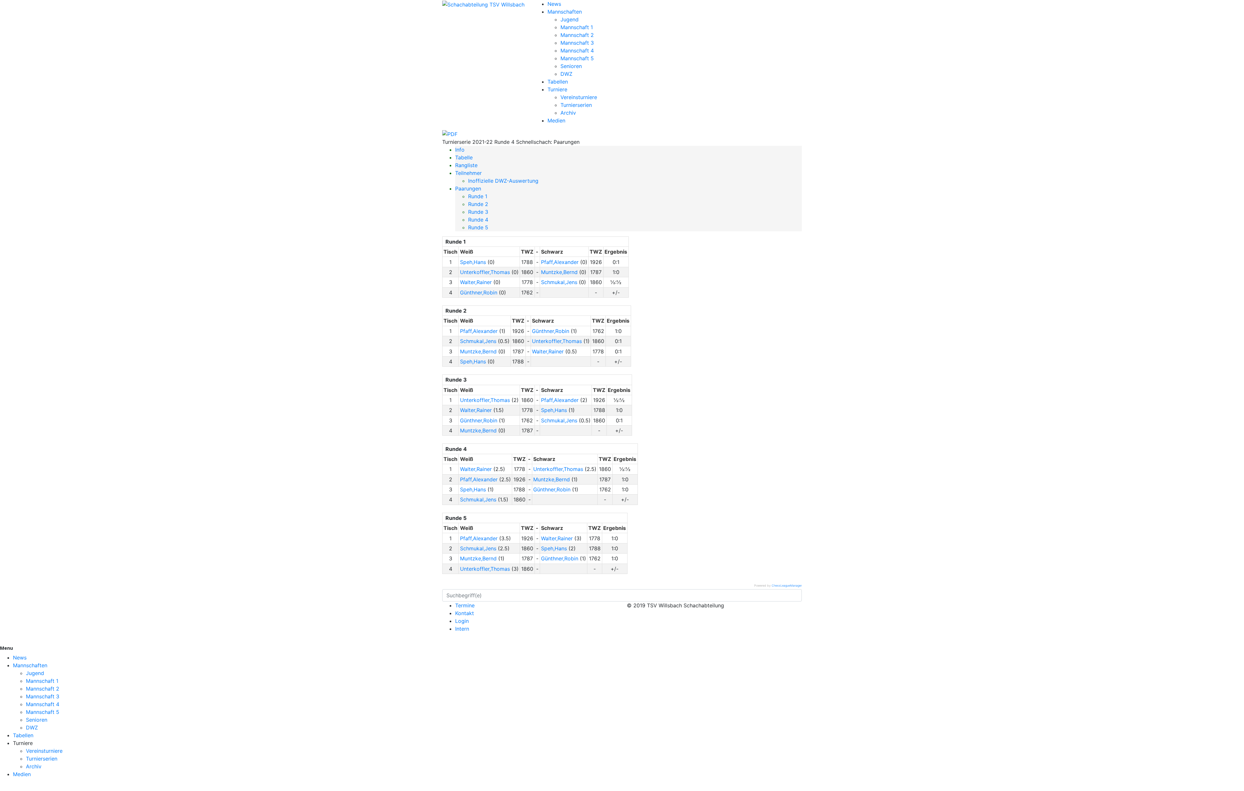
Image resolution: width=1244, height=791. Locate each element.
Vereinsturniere (578, 97)
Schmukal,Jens (559, 282)
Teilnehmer (468, 173)
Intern (462, 628)
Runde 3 (478, 212)
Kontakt (464, 613)
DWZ (566, 74)
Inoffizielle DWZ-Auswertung (503, 181)
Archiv (568, 112)
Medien (556, 120)
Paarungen (468, 188)
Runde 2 (478, 204)
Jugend (569, 19)
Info (460, 149)
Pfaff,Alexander (560, 262)
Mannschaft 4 (577, 50)
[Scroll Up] (2, 787)
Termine (465, 605)
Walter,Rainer (476, 282)
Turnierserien (576, 105)
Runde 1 (477, 196)
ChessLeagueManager (787, 585)
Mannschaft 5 (577, 58)
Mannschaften (564, 11)
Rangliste (466, 165)
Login (462, 621)
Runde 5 (478, 227)
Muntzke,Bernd (559, 272)
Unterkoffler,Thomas (485, 272)
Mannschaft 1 (576, 27)
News (554, 4)
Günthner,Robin (478, 292)
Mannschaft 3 (577, 43)
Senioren (571, 66)
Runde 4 (478, 219)
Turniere (557, 89)
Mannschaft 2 (577, 35)
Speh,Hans (473, 262)
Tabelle (464, 157)
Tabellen (557, 81)
